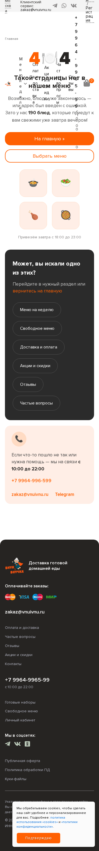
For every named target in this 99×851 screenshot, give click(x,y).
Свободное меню (37, 328)
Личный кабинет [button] (20, 720)
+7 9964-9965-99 (27, 680)
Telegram (64, 494)
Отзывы (28, 384)
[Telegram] (55, 6)
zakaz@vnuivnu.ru (35, 9)
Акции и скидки (35, 366)
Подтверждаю (38, 838)
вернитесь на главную (37, 291)
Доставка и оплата (38, 347)
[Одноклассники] (27, 744)
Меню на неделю (37, 310)
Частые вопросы (36, 403)
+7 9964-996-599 (31, 481)
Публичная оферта (22, 760)
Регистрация (89, 14)
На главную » (49, 139)
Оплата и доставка (22, 627)
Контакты (13, 664)
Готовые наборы (20, 702)
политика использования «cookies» (40, 820)
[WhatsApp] (64, 6)
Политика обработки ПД (27, 770)
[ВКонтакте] (74, 6)
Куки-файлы (15, 779)
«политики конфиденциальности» (47, 824)
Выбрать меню (50, 156)
